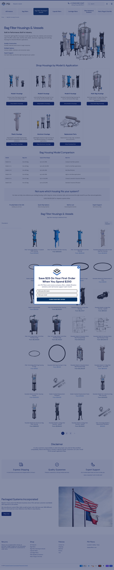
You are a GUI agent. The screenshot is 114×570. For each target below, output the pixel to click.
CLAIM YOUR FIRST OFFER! (57, 299)
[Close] (78, 267)
